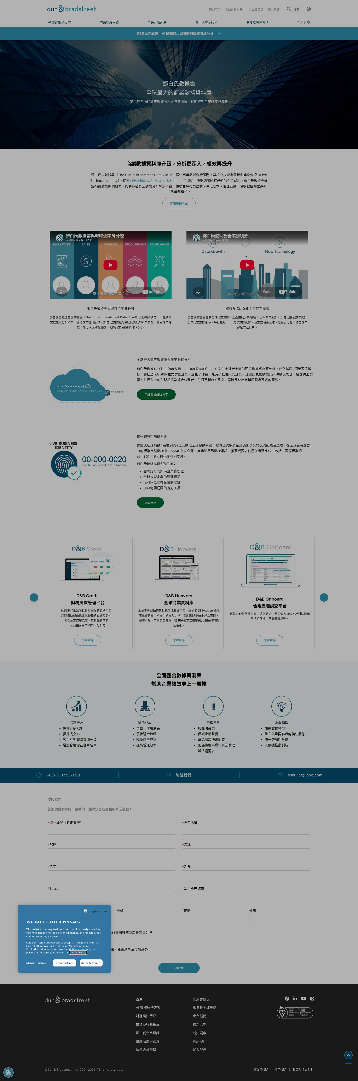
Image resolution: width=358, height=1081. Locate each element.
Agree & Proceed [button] (91, 962)
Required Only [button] (64, 962)
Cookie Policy (78, 952)
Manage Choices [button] (36, 962)
